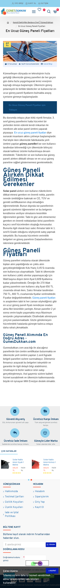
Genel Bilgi (48, 64)
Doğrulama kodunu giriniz (11, 559)
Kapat (53, 571)
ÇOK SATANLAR (8, 451)
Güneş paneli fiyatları (43, 297)
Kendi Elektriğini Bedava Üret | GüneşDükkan (33, 22)
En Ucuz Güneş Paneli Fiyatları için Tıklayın (27, 107)
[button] (29, 480)
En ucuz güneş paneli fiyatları (30, 132)
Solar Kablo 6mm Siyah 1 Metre (18, 462)
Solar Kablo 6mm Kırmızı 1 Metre (49, 462)
